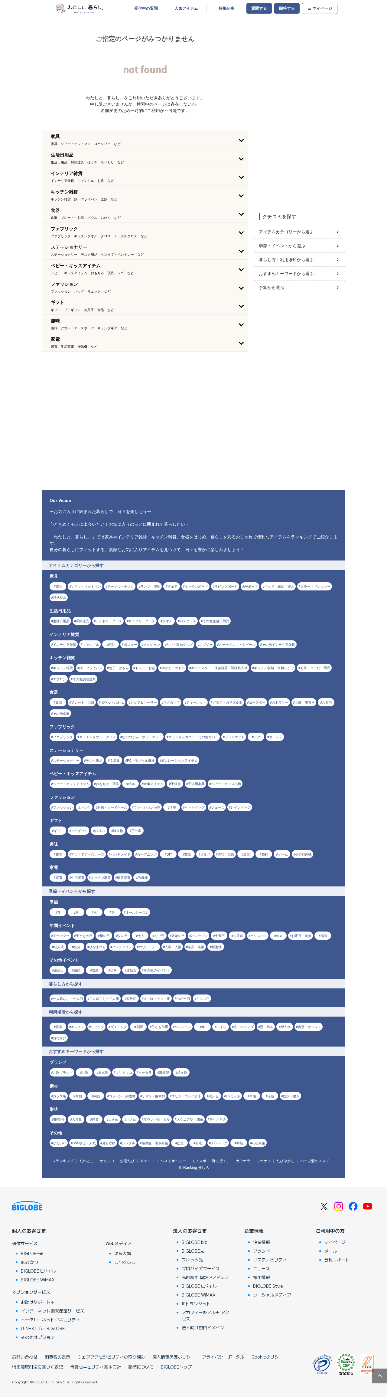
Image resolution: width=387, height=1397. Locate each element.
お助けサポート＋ (38, 1302)
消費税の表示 (57, 1357)
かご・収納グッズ (179, 644)
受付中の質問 (146, 8)
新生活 (217, 946)
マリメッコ (123, 1072)
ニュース (261, 1268)
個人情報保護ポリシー (173, 1357)
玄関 (139, 1026)
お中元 (159, 935)
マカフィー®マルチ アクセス (205, 1315)
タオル (167, 620)
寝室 (59, 1026)
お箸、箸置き (305, 702)
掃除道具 (82, 620)
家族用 (131, 998)
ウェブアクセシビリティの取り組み (111, 1357)
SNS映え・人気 (84, 1142)
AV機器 (142, 877)
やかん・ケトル (173, 667)
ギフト (59, 830)
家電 (59, 877)
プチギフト (79, 830)
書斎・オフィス (309, 1026)
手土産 (136, 830)
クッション (151, 644)
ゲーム (283, 854)
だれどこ (87, 1160)
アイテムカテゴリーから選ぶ (286, 231)
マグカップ (171, 702)
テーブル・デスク (120, 586)
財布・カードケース (112, 807)
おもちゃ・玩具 (107, 783)
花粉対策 (258, 1142)
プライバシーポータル (223, 1357)
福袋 (323, 935)
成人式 (59, 946)
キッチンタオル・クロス (97, 736)
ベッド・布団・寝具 (279, 586)
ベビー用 (183, 998)
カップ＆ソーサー (143, 702)
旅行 (265, 854)
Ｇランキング (63, 1160)
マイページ (322, 8)
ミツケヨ (263, 1160)
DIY (169, 854)
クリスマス (258, 935)
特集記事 (226, 8)
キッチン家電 (101, 877)
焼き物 (182, 1072)
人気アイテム (186, 8)
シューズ (217, 807)
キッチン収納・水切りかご (274, 667)
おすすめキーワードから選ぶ (286, 273)
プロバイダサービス (201, 1268)
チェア (172, 586)
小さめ (131, 1119)
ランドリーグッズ (109, 620)
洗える (214, 1095)
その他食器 (61, 713)
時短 (239, 1142)
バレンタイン (122, 946)
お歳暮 (238, 935)
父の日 (123, 935)
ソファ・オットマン (86, 586)
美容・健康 (226, 854)
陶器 (96, 1095)
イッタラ (145, 1072)
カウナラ (243, 1160)
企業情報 (254, 1230)
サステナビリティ (270, 1260)
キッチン (77, 1026)
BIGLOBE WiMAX (38, 1280)
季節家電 (123, 877)
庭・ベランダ (244, 1026)
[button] (145, 139)
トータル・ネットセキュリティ (50, 1319)
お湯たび (127, 1160)
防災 (180, 1142)
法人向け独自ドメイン (203, 1327)
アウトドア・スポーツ (87, 854)
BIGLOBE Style (268, 1286)
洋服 (172, 807)
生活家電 (77, 877)
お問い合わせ (24, 1357)
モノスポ (199, 1160)
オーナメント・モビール (237, 644)
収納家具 (59, 597)
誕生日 (59, 970)
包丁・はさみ (119, 667)
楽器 (246, 854)
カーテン (275, 736)
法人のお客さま (190, 1230)
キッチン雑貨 (63, 667)
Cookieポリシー (267, 1357)
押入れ (286, 1026)
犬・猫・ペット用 (157, 998)
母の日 (105, 935)
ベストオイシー (173, 1160)
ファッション (63, 807)
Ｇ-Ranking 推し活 (193, 1167)
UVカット (233, 1095)
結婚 (77, 970)
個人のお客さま (29, 1230)
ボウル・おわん (112, 702)
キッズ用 (203, 998)
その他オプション (38, 1337)
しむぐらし (124, 1262)
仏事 (113, 970)
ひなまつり (97, 946)
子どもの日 (84, 935)
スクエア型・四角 (190, 1119)
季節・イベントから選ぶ (282, 245)
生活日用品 (61, 620)
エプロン (59, 678)
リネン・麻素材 (153, 1095)
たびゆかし (285, 1160)
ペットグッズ (195, 807)
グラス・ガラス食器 (227, 702)
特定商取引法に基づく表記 (37, 1367)
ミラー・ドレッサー (315, 586)
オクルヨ (107, 1160)
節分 (77, 946)
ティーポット (196, 702)
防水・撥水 (291, 1095)
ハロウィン (199, 935)
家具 (59, 586)
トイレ (221, 1026)
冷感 (271, 1095)
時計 (111, 644)
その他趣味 (303, 854)
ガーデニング (147, 854)
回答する (287, 8)
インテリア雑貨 (64, 644)
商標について (141, 1367)
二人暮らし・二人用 (104, 998)
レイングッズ (241, 807)
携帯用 (59, 1119)
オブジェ (206, 644)
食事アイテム (154, 783)
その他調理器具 (84, 678)
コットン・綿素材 (122, 1095)
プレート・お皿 (82, 702)
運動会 (131, 970)
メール (330, 1251)
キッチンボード (196, 586)
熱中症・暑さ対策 (154, 1142)
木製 (78, 1095)
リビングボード (226, 586)
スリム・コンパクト (186, 1095)
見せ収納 (108, 1142)
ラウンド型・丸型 (157, 1119)
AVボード (251, 586)
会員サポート (337, 1260)
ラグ (257, 736)
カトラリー (280, 702)
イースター (61, 935)
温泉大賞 (122, 1253)
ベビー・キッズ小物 (226, 783)
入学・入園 (173, 946)
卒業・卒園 (196, 946)
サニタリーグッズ (141, 620)
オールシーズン (137, 912)
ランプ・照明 (150, 586)
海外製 (164, 1072)
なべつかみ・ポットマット (142, 736)
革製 (252, 1095)
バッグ (85, 807)
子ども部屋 (159, 1026)
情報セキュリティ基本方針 (95, 1367)
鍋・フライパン (90, 667)
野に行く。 (221, 1160)
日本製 (103, 1072)
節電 (198, 1142)
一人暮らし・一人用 (68, 998)
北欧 (85, 1072)
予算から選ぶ (271, 287)
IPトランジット (196, 1303)
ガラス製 (59, 1095)
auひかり (29, 1262)
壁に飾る (266, 1026)
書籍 (187, 854)
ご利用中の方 (330, 1230)
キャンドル (91, 644)
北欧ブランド (63, 1072)
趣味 (59, 854)
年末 (279, 935)
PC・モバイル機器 (141, 760)
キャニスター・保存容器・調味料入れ (219, 667)
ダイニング (118, 1026)
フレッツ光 (192, 1260)
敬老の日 (178, 935)
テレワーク (219, 1142)
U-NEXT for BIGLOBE (43, 1328)
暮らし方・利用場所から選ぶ (286, 259)
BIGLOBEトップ (176, 1367)
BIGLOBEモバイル (38, 1271)
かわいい (59, 1142)
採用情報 (261, 1277)
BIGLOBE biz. (195, 1242)
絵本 (131, 783)
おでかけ (59, 1037)
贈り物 (118, 830)
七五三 (220, 935)
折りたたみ (218, 1119)
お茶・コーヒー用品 (315, 667)
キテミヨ (147, 1160)
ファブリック (63, 736)
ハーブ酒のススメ (314, 1160)
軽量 (95, 1119)
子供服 (176, 783)
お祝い (100, 830)
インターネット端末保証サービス (52, 1311)
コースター (257, 702)
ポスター (130, 644)
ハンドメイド (121, 854)
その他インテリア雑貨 (278, 644)
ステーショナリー (66, 760)
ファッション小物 (147, 807)
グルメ (205, 854)
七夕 (141, 935)
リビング (97, 1026)
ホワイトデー (148, 946)
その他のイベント (157, 970)
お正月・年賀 (301, 935)
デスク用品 (94, 760)
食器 (59, 702)
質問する (259, 8)
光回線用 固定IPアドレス (205, 1277)
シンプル (128, 1142)
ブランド (261, 1251)
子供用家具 (196, 783)
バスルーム (182, 1026)
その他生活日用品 (216, 620)
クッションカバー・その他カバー (193, 736)
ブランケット (235, 736)
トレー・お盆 (145, 667)
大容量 (77, 1119)
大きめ (113, 1119)
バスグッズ (188, 620)
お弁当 (327, 702)
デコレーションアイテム (179, 760)
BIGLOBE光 (32, 1253)
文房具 (115, 760)
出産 (95, 970)
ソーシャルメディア (272, 1295)
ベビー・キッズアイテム (71, 783)
